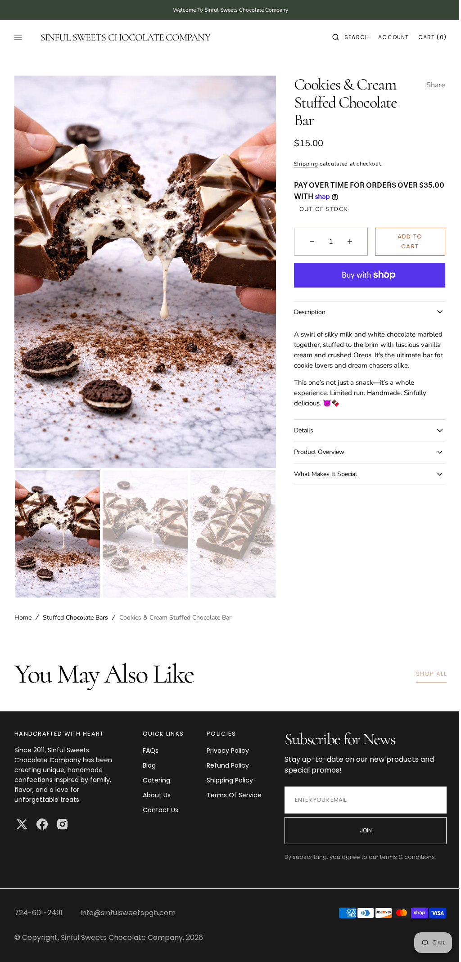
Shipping (302, 163)
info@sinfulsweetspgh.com (128, 913)
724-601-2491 (38, 913)
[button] (343, 37)
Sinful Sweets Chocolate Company (122, 937)
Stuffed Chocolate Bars (75, 617)
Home (23, 617)
